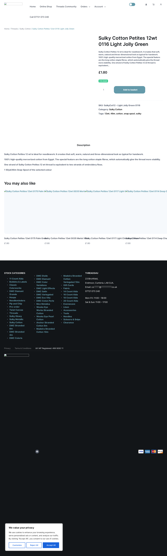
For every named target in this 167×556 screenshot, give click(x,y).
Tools (66, 313)
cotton (119, 113)
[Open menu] (161, 4)
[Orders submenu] (89, 6)
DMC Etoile (42, 276)
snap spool (129, 113)
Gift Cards (68, 285)
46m (113, 113)
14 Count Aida (70, 291)
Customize (17, 545)
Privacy (7, 348)
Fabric (66, 288)
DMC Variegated (44, 294)
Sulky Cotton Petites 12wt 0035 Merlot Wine (67, 238)
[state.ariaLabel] (161, 244)
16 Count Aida (70, 294)
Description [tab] (83, 145)
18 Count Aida (70, 297)
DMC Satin (41, 291)
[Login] (146, 4)
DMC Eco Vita (43, 297)
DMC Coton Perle (45, 301)
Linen (66, 307)
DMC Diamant (43, 279)
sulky (138, 113)
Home (6, 29)
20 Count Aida (70, 301)
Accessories (69, 310)
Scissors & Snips (71, 319)
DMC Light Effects (45, 288)
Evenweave (69, 304)
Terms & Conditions (23, 348)
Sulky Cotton (25, 29)
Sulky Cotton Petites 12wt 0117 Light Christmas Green (112, 238)
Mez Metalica (43, 304)
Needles (67, 316)
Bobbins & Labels (18, 282)
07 (86, 291)
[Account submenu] (105, 6)
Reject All (34, 545)
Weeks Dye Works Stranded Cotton (44, 310)
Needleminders (17, 300)
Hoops (12, 297)
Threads (14, 29)
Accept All (51, 545)
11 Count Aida (16, 278)
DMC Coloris (15, 338)
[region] (34, 537)
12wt (107, 113)
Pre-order (14, 307)
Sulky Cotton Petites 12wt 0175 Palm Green (25, 238)
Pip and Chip (15, 303)
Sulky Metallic (16, 319)
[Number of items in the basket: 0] (153, 4)
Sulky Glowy (15, 316)
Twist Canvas (16, 310)
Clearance (68, 322)
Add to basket (130, 89)
